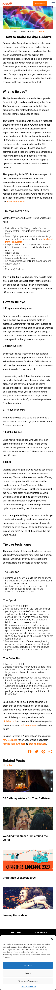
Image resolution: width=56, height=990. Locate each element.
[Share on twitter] (36, 751)
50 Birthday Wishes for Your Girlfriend (27, 798)
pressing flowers (37, 743)
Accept (28, 965)
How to (41, 32)
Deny (28, 973)
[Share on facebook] (29, 751)
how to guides (10, 740)
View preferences (28, 981)
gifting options (28, 725)
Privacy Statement (29, 987)
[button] (51, 938)
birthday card (9, 721)
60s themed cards (16, 201)
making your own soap (14, 743)
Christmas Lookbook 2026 (19, 877)
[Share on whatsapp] (50, 751)
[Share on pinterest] (43, 751)
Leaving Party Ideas (15, 915)
